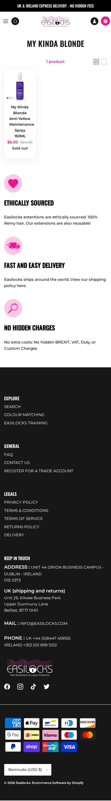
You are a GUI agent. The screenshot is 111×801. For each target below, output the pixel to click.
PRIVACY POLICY (21, 502)
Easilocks (23, 783)
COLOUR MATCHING (24, 414)
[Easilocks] (55, 21)
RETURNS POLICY (21, 526)
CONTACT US (17, 462)
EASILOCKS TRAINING (26, 422)
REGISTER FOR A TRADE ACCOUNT (38, 470)
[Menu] (5, 21)
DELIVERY (14, 534)
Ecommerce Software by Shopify (58, 783)
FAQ (8, 454)
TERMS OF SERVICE (23, 518)
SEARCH (12, 406)
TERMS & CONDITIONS (26, 510)
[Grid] (96, 62)
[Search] (17, 21)
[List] (104, 62)
